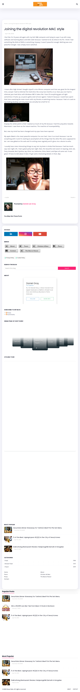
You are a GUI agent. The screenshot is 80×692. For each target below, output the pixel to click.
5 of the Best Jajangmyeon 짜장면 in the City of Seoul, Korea (36, 537)
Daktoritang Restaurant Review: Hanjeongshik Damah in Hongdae (38, 547)
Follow (32, 299)
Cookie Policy (21, 257)
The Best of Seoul (31, 251)
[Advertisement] (10, 487)
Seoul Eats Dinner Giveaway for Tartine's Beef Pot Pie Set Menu (37, 528)
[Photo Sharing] (28, 84)
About (12, 246)
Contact (13, 251)
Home (6, 23)
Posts (9, 313)
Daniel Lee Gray (29, 204)
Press (60, 246)
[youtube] (40, 234)
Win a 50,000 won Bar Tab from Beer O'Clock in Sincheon (32, 606)
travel (40, 567)
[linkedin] (11, 234)
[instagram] (25, 234)
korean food (40, 563)
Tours (26, 246)
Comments (11, 314)
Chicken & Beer (43, 246)
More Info (47, 299)
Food (40, 560)
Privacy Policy (10, 257)
